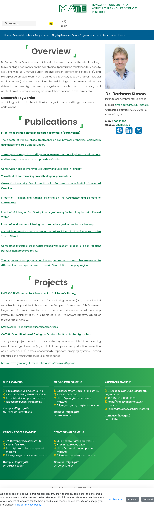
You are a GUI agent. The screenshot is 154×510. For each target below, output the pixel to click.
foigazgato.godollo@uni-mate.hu (76, 455)
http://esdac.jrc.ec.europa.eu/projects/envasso (29, 327)
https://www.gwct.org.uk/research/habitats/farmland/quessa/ (39, 363)
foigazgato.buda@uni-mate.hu (24, 401)
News (113, 35)
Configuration (115, 499)
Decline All (148, 499)
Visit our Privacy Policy (28, 504)
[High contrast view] (51, 24)
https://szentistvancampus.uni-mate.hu (75, 450)
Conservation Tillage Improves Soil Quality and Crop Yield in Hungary (41, 169)
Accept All (132, 499)
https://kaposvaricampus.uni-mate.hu (125, 403)
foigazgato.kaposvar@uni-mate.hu (128, 409)
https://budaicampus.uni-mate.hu (26, 398)
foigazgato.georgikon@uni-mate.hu (78, 405)
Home (8, 35)
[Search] (6, 24)
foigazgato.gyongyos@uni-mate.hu (26, 455)
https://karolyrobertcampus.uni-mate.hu (25, 450)
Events (122, 35)
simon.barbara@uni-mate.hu (132, 105)
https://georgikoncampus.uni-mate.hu (75, 399)
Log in (64, 25)
